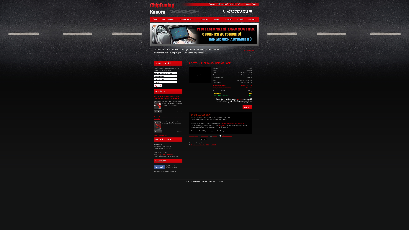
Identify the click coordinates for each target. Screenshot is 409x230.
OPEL (207, 144)
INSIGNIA (213, 144)
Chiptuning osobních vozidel (198, 144)
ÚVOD (155, 19)
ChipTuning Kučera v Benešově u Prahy (233, 123)
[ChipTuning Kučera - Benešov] (162, 10)
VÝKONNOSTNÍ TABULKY (188, 19)
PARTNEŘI (240, 19)
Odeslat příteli (204, 136)
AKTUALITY (228, 19)
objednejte (239, 99)
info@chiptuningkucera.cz (165, 154)
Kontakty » (222, 125)
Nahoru (221, 182)
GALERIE (216, 19)
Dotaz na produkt (193, 136)
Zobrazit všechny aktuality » (161, 135)
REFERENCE (205, 19)
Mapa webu (212, 182)
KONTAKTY (252, 19)
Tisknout (214, 136)
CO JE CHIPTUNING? (168, 19)
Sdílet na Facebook (227, 136)
